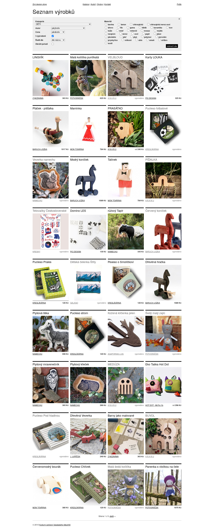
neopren (111, 33)
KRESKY (36, 251)
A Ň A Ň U (112, 98)
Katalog (86, 4)
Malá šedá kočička (119, 466)
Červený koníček (156, 210)
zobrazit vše (172, 46)
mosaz (147, 30)
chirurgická (138, 24)
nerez (124, 33)
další (112, 516)
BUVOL (150, 415)
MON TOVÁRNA (77, 149)
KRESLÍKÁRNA (152, 149)
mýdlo (159, 30)
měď (121, 30)
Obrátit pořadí (41, 43)
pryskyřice (112, 40)
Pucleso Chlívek (80, 466)
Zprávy (100, 4)
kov (170, 27)
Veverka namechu (44, 159)
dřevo (110, 27)
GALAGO (74, 302)
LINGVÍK (38, 57)
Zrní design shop (40, 4)
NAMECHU (37, 200)
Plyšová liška (41, 313)
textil (109, 43)
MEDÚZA (114, 364)
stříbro (164, 40)
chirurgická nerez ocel (160, 24)
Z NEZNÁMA (38, 98)
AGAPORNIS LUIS (116, 354)
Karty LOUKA (153, 57)
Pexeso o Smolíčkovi (121, 262)
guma (132, 27)
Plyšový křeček (79, 364)
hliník (144, 27)
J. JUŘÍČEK (75, 456)
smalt (151, 40)
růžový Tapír (115, 210)
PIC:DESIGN (150, 98)
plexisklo (111, 37)
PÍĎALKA (151, 159)
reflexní (127, 40)
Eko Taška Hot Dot (157, 364)
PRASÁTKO (115, 108)
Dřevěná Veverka (81, 415)
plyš (135, 37)
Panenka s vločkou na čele (162, 466)
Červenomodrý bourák (47, 466)
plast (158, 33)
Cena (37, 32)
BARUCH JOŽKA (40, 149)
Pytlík (179, 4)
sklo (140, 40)
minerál (133, 30)
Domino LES (78, 210)
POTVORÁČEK (76, 98)
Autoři (93, 4)
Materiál (108, 21)
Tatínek (112, 159)
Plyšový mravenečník (46, 364)
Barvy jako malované (121, 415)
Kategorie (39, 21)
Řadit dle (39, 40)
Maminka (76, 108)
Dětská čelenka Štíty (83, 262)
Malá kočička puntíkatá (84, 57)
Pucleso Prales (42, 262)
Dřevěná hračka (155, 262)
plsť (124, 37)
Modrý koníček (79, 159)
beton (123, 24)
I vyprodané (40, 35)
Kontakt (107, 4)
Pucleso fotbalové (156, 108)
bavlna (110, 24)
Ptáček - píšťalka (43, 108)
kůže (109, 30)
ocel (136, 33)
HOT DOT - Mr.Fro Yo (154, 405)
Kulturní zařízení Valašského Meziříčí (54, 524)
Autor (37, 28)
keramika (157, 27)
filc (121, 27)
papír (147, 33)
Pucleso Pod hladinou (46, 415)
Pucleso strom (79, 313)
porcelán (162, 37)
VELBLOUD (115, 57)
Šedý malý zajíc (155, 313)
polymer (147, 37)
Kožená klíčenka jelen (121, 313)
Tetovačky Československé (49, 210)
